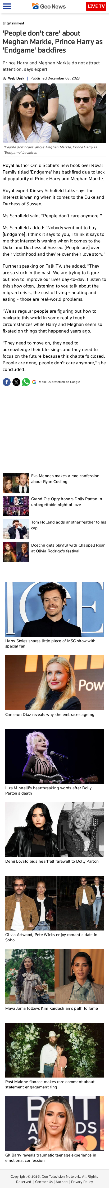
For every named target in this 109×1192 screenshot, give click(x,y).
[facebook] (7, 382)
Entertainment (13, 23)
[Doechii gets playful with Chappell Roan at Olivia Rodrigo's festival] (16, 552)
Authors (62, 1182)
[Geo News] (48, 6)
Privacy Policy (82, 1182)
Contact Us (44, 1182)
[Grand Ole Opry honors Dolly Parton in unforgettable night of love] (16, 506)
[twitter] (16, 382)
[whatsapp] (26, 382)
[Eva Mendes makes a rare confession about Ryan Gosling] (16, 483)
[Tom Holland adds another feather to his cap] (16, 529)
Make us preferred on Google (59, 382)
